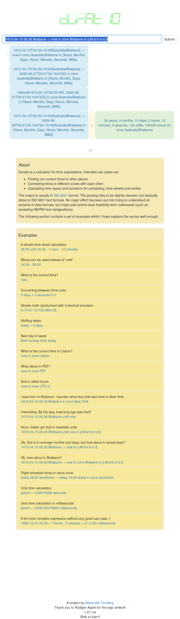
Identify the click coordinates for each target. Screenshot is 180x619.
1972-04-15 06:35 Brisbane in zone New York (54, 401)
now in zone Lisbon (35, 355)
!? (90, 151)
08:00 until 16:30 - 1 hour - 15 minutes (49, 249)
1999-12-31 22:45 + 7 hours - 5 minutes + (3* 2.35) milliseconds (68, 523)
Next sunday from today (38, 340)
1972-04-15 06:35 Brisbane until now (48, 416)
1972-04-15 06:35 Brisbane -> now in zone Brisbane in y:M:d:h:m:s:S (72, 462)
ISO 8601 (61, 195)
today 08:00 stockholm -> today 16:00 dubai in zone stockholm (67, 477)
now (24, 279)
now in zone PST (33, 370)
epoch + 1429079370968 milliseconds (49, 507)
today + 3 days (32, 325)
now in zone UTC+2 (35, 386)
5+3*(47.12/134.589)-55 (38, 310)
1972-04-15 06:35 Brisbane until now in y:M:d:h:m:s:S (61, 431)
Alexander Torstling (99, 602)
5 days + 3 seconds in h (38, 294)
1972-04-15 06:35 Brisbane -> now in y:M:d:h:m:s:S (59, 447)
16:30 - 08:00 (31, 264)
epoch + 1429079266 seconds (43, 492)
